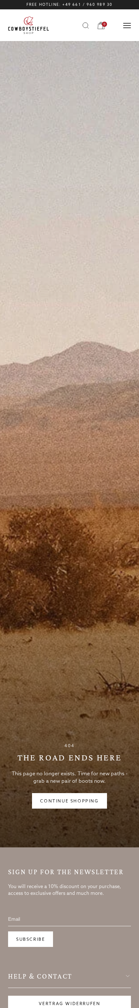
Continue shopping (69, 801)
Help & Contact (40, 976)
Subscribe (30, 939)
